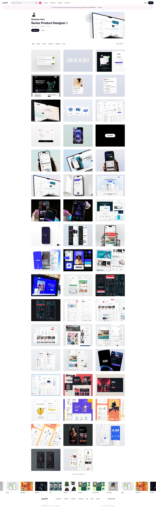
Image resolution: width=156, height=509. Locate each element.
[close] (152, 7)
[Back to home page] (5, 3)
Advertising (80, 498)
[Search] (40, 3)
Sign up (145, 2)
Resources (112, 505)
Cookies (57, 505)
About (92, 498)
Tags (105, 505)
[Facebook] (109, 498)
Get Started (100, 7)
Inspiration (73, 498)
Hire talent (66, 498)
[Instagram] (111, 498)
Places (108, 505)
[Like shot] (58, 69)
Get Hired (60, 2)
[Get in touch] (53, 69)
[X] (107, 498)
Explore (46, 2)
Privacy (53, 505)
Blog (87, 498)
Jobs (102, 505)
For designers (58, 498)
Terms (50, 505)
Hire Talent (52, 2)
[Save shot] (56, 69)
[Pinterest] (114, 498)
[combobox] (22, 2)
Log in (151, 2)
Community (66, 2)
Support (98, 498)
